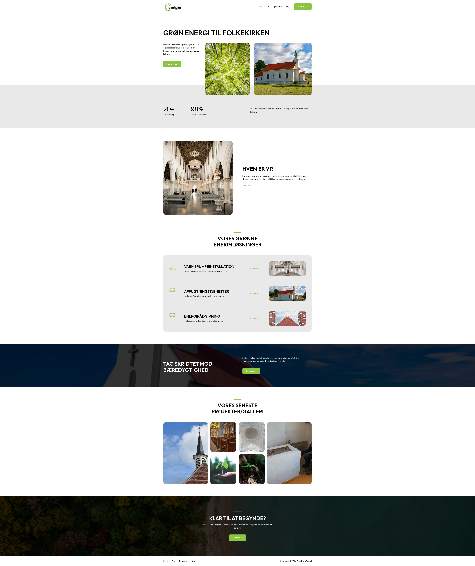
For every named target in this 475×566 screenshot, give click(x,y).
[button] (303, 6)
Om (267, 6)
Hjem (260, 6)
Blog (288, 6)
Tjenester (277, 6)
